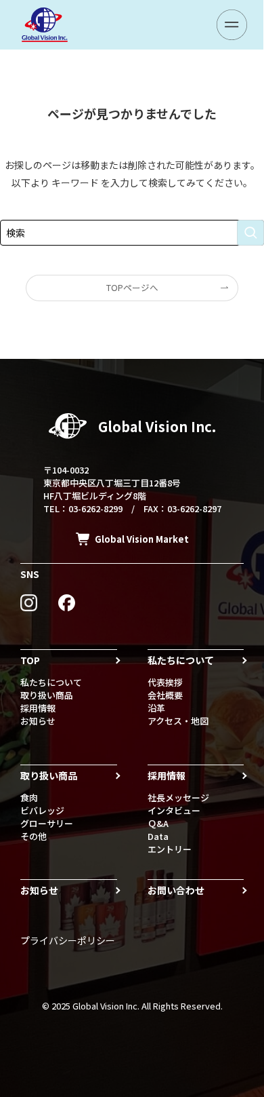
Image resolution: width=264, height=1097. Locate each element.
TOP (30, 660)
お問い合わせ (176, 890)
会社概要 (165, 695)
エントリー (170, 849)
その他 (33, 836)
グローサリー (46, 823)
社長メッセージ (178, 797)
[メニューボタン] (232, 24)
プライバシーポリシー (67, 940)
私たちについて (51, 682)
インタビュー (174, 810)
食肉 (29, 797)
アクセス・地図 (178, 720)
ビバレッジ (42, 810)
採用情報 (38, 707)
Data (158, 836)
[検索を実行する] (250, 233)
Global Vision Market (142, 539)
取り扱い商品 (46, 695)
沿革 (156, 707)
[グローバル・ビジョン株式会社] (45, 24)
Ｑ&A (158, 823)
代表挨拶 (165, 682)
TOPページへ (132, 287)
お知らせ (38, 720)
